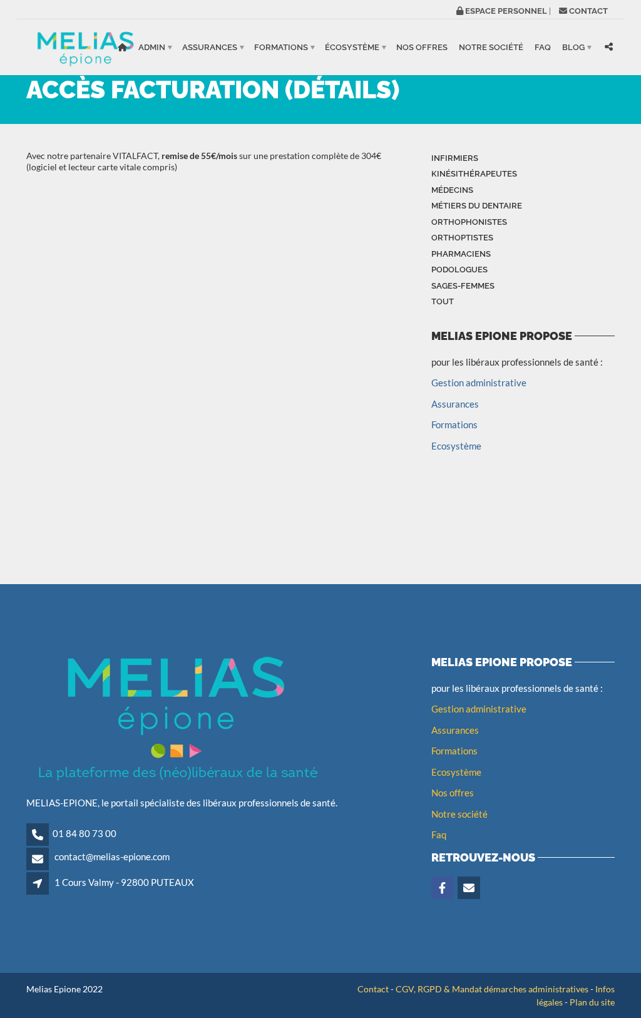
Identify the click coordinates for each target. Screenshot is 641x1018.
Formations (281, 47)
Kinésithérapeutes (474, 173)
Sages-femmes (463, 285)
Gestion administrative (478, 382)
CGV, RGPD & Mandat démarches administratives (492, 989)
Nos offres (422, 47)
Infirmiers (454, 158)
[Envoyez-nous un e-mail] (470, 888)
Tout (442, 301)
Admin (151, 47)
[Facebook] (443, 888)
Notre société (491, 47)
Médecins (452, 190)
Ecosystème (456, 445)
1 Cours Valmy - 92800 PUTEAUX (124, 882)
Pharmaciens (461, 254)
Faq (438, 834)
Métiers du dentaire (476, 205)
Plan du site (592, 1002)
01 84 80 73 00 (84, 833)
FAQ (543, 47)
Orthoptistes (462, 237)
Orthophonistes (469, 222)
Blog (573, 47)
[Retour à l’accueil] (122, 47)
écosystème (352, 47)
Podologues (459, 269)
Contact (373, 989)
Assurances (209, 47)
